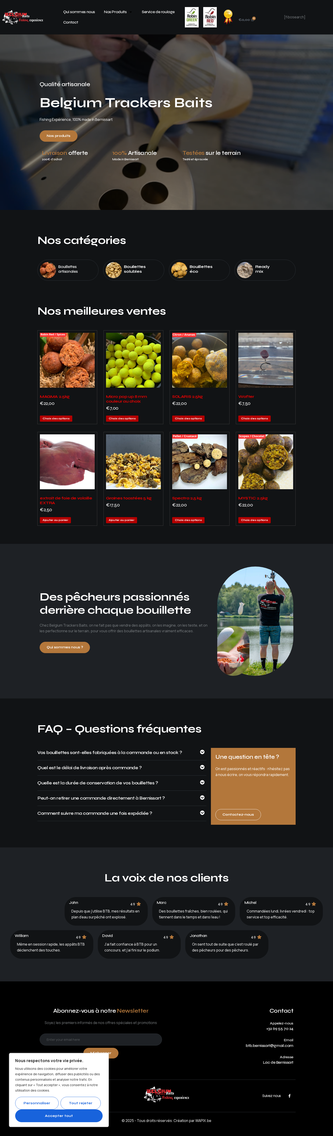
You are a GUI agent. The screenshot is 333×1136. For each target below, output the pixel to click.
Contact (70, 22)
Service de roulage (158, 12)
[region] (59, 1090)
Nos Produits (115, 12)
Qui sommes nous (79, 12)
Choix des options (56, 418)
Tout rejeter (80, 1103)
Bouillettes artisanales (67, 269)
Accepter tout (59, 1116)
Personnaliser (37, 1103)
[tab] (121, 755)
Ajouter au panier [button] (55, 520)
